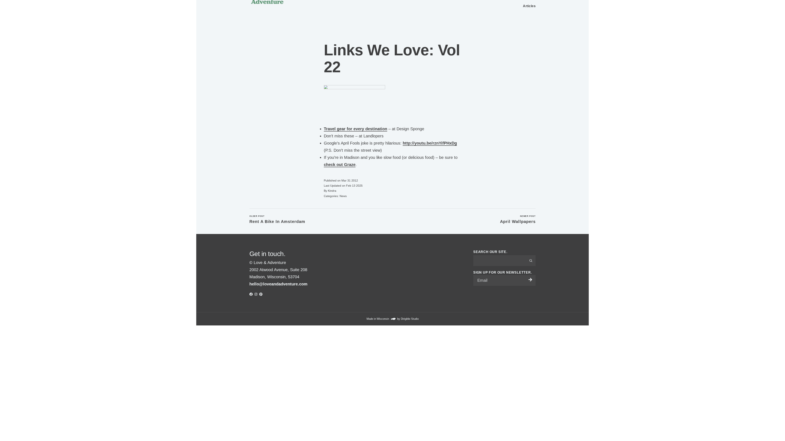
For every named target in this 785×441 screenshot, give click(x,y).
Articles (529, 6)
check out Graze (339, 164)
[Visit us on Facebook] (251, 294)
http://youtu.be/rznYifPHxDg (430, 143)
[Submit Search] (531, 260)
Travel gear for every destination (355, 129)
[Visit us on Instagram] (256, 294)
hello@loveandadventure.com (278, 284)
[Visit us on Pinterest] (260, 294)
